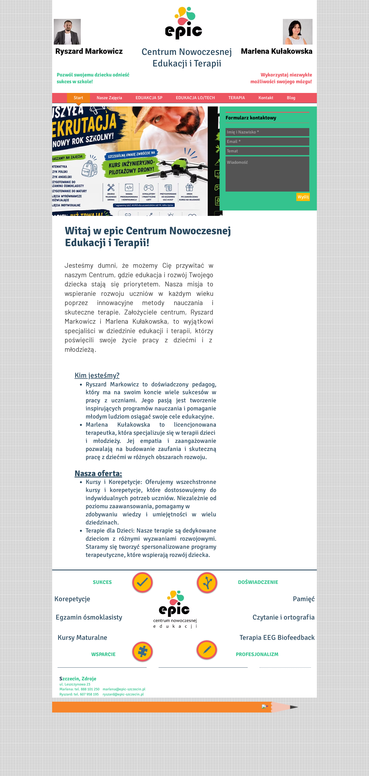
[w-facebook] (265, 707)
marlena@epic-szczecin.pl (124, 689)
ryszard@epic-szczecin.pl (123, 694)
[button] (137, 161)
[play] (214, 207)
